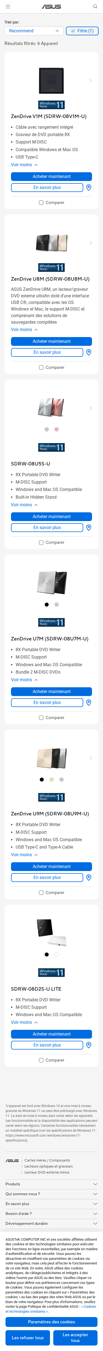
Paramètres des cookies (51, 1322)
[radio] (46, 429)
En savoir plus (47, 187)
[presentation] (57, 31)
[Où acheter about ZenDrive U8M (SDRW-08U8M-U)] (87, 352)
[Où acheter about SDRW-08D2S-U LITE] (87, 1045)
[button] (7, 6)
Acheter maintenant (52, 176)
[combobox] (34, 31)
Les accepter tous (75, 1337)
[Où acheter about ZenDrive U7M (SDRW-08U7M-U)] (87, 702)
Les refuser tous (28, 1338)
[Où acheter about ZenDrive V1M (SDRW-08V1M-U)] (87, 187)
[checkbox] (51, 202)
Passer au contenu (3, 16)
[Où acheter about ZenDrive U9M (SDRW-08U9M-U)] (87, 877)
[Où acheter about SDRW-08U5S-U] (87, 527)
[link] (51, 7)
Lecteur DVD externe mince (46, 1172)
